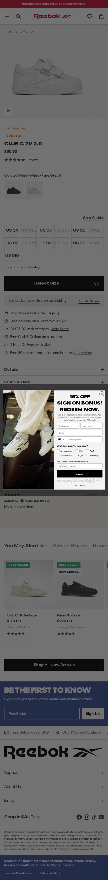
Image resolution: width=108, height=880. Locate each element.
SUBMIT (80, 473)
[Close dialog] (102, 393)
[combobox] (61, 439)
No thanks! (79, 485)
